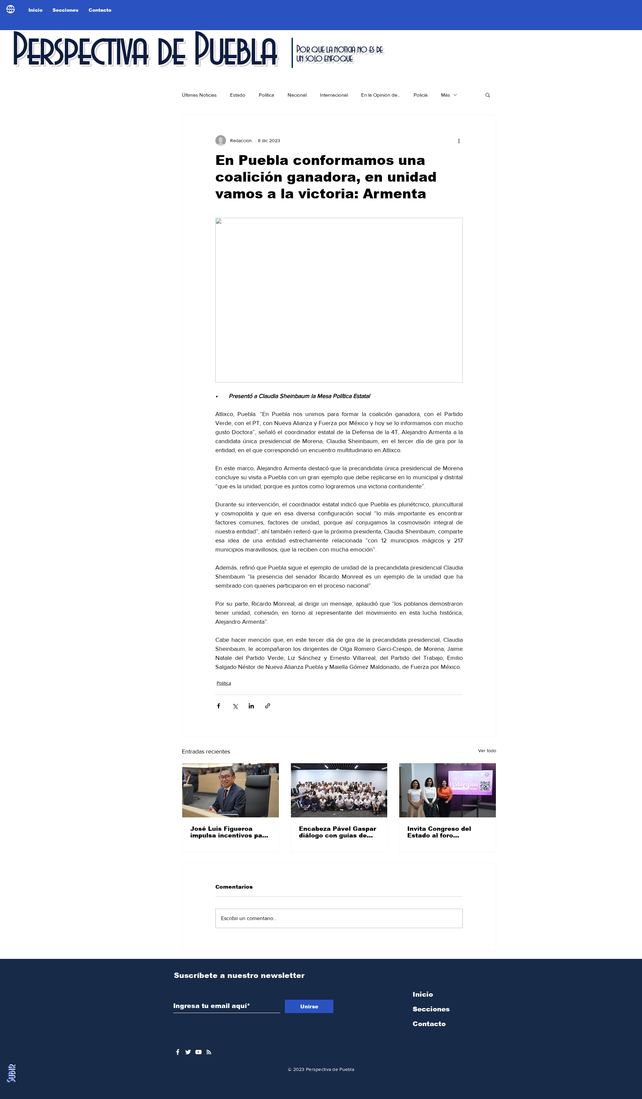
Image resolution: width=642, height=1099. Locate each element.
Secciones (431, 1009)
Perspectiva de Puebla (143, 51)
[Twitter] (188, 1052)
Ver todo (487, 750)
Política (266, 95)
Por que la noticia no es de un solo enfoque (339, 54)
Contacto (429, 1023)
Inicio (423, 994)
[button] (488, 94)
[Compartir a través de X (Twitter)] (235, 706)
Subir (11, 1074)
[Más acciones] (459, 140)
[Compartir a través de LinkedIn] (251, 706)
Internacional (334, 95)
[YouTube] (198, 1052)
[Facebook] (178, 1052)
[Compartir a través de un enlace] (267, 706)
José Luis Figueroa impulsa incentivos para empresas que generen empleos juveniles (229, 832)
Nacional (297, 95)
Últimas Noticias (199, 95)
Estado (237, 95)
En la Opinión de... (380, 95)
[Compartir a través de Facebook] (218, 706)
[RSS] (209, 1052)
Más (445, 95)
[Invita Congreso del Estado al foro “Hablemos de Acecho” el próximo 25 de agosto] (447, 790)
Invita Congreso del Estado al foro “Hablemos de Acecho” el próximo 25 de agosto (447, 832)
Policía (421, 95)
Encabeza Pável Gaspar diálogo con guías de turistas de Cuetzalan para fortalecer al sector (339, 832)
